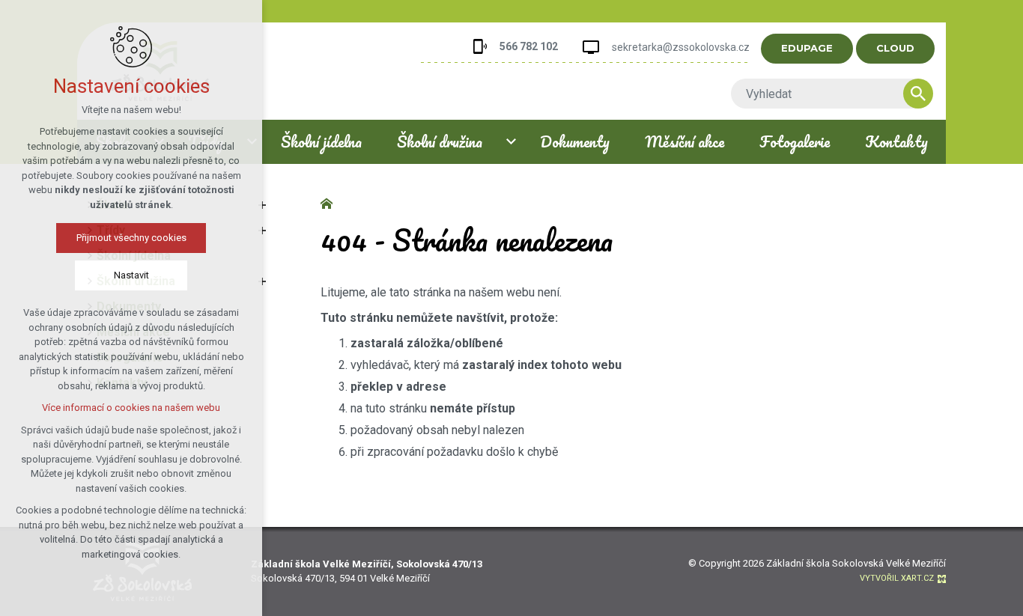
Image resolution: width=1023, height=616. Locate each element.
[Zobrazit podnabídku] (511, 142)
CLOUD (895, 48)
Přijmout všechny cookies (131, 237)
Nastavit (131, 275)
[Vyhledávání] (824, 94)
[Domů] (330, 202)
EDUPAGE (807, 48)
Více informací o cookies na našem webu (131, 407)
